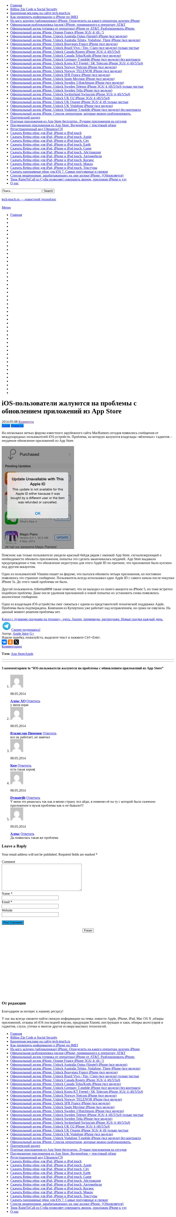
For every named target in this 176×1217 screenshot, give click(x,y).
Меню (6, 207)
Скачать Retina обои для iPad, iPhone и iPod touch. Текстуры (53, 168)
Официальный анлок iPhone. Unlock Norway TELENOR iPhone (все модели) (66, 71)
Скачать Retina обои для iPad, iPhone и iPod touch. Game (50, 148)
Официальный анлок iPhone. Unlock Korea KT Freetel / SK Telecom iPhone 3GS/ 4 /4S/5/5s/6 (76, 63)
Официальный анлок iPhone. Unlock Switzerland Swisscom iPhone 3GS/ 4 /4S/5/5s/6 (70, 94)
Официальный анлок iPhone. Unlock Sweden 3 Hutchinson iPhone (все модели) (67, 82)
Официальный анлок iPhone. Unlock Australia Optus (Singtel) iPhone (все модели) (68, 36)
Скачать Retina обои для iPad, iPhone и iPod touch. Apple (50, 137)
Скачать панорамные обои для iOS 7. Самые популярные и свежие (59, 171)
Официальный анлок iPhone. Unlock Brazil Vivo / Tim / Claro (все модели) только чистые (74, 48)
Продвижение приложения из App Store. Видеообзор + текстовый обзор (63, 125)
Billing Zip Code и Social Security (33, 9)
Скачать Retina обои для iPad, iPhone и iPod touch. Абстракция (55, 152)
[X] (16, 642)
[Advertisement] (88, 963)
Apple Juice (21, 633)
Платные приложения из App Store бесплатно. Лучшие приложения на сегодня (68, 121)
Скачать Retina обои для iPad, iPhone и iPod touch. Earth (50, 144)
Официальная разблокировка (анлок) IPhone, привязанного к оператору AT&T (68, 24)
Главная (16, 5)
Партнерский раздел (25, 117)
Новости (17, 425)
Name (6, 893)
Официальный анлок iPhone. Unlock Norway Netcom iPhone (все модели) (63, 67)
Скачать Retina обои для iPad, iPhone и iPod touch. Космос (52, 160)
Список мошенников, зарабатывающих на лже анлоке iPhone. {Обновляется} (67, 175)
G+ (32, 633)
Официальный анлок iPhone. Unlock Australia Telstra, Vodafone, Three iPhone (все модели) (75, 40)
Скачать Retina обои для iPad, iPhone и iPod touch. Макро (51, 164)
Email (6, 902)
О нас (14, 183)
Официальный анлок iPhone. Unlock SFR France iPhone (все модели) (60, 75)
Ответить (33, 701)
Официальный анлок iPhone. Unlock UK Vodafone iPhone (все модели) (61, 106)
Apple (6, 425)
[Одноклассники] (10, 642)
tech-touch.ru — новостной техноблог (29, 199)
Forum (88, 930)
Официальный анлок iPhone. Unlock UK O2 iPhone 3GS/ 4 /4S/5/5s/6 (60, 98)
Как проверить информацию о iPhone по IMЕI (44, 17)
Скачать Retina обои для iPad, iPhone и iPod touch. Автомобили (56, 156)
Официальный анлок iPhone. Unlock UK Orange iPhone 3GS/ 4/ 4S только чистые (69, 102)
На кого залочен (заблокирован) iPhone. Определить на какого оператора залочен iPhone (75, 21)
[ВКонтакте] (4, 642)
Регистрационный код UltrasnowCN (36, 129)
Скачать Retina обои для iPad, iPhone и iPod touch (46, 133)
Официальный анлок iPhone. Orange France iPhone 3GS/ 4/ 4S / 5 (57, 32)
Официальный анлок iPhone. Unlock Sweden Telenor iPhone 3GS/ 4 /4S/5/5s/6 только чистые (76, 86)
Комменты (26, 422)
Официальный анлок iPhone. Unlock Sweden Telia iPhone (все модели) (61, 90)
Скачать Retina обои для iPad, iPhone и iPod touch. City (49, 140)
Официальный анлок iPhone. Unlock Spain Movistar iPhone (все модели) (62, 79)
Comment (8, 862)
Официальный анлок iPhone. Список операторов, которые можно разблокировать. (70, 113)
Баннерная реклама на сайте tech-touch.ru (40, 13)
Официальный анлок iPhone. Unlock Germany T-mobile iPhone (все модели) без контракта (75, 59)
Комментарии (12, 646)
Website (7, 910)
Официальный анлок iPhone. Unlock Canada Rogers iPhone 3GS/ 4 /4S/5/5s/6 (65, 52)
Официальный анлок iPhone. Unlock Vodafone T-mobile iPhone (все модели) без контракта (75, 110)
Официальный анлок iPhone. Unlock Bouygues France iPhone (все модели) (64, 44)
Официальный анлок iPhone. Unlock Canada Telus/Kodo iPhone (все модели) (65, 55)
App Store (18, 654)
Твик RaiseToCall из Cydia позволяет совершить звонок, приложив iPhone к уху (68, 179)
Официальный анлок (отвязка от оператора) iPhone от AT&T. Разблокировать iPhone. (72, 28)
